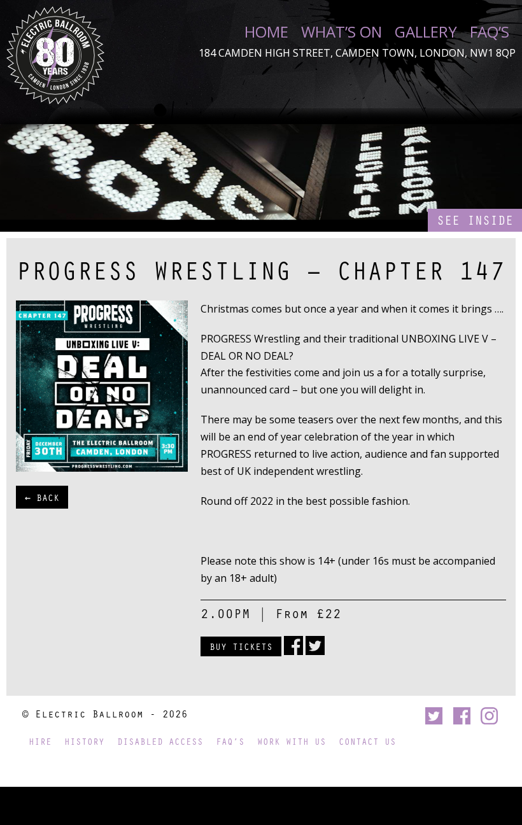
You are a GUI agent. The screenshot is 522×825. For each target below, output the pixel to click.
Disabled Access (160, 741)
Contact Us (367, 741)
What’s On (341, 31)
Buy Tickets (240, 646)
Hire (40, 741)
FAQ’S (489, 31)
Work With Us (291, 741)
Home (266, 31)
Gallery (426, 31)
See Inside (475, 220)
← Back (42, 497)
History (84, 741)
